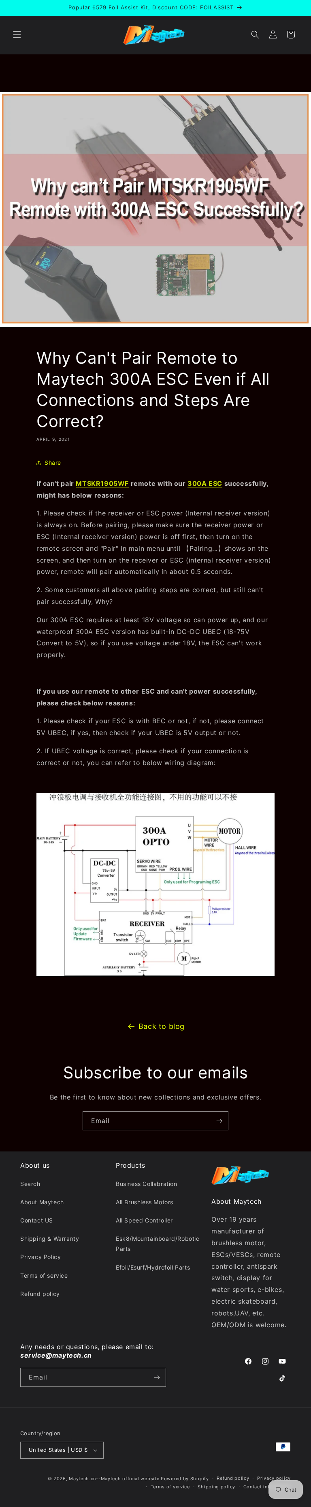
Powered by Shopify (185, 1478)
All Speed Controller (144, 1220)
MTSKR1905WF (102, 483)
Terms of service (44, 1275)
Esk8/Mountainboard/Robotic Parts (158, 1243)
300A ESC (204, 483)
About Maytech (42, 1202)
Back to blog (161, 1026)
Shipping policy (216, 1487)
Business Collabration (146, 1183)
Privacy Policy (40, 1256)
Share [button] (53, 462)
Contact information (267, 1487)
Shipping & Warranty (49, 1238)
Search (30, 1183)
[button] (17, 34)
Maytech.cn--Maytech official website (114, 1478)
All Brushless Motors (144, 1202)
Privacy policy (274, 1478)
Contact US (36, 1220)
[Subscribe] (219, 1120)
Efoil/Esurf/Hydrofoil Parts (153, 1267)
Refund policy (40, 1293)
